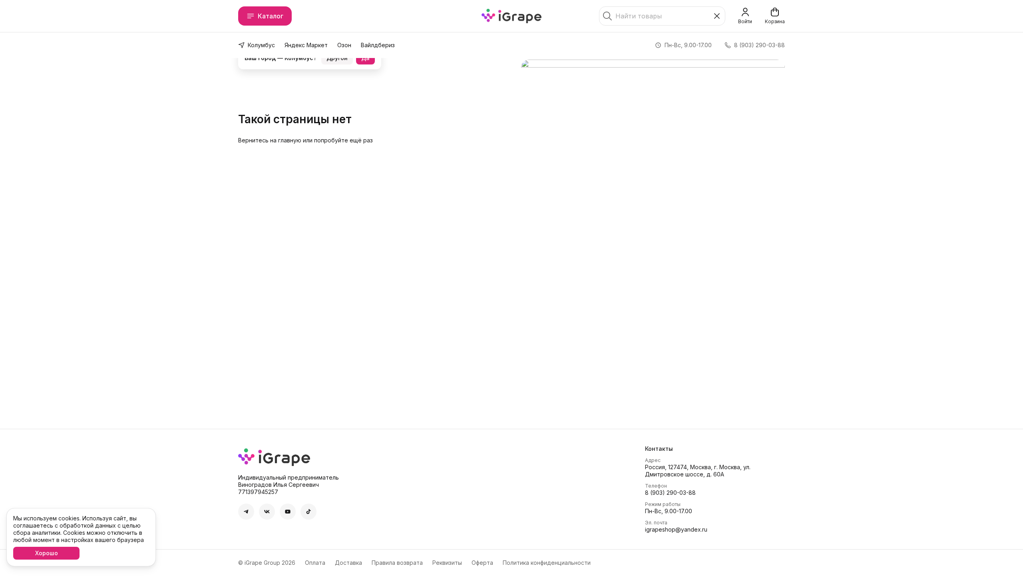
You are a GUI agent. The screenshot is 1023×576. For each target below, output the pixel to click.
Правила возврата (397, 562)
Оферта (482, 562)
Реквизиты (447, 562)
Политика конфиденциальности (547, 562)
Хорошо (46, 553)
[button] (246, 512)
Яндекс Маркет (306, 45)
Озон (344, 45)
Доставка (348, 562)
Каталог (270, 16)
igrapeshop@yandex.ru (676, 529)
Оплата (315, 562)
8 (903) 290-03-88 (670, 492)
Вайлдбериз (378, 45)
